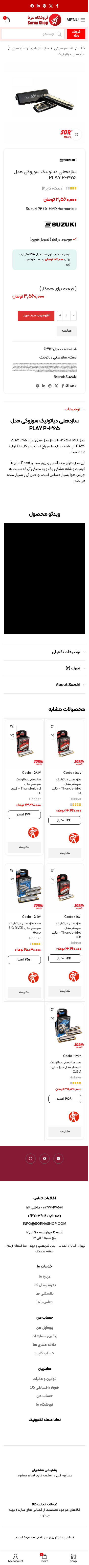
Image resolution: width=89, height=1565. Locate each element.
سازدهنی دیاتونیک (71, 54)
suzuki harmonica (50, 364)
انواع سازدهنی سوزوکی (16, 364)
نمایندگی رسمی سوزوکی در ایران (47, 371)
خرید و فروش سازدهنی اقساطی (29, 365)
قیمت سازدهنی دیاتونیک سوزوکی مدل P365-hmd (44, 369)
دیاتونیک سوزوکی (72, 366)
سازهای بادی (39, 48)
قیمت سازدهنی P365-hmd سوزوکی (69, 369)
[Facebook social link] (57, 6)
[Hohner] (74, 838)
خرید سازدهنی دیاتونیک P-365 (59, 365)
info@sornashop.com (44, 1223)
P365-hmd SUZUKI (69, 363)
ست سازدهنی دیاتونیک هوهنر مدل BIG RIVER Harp (25, 928)
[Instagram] (30, 1158)
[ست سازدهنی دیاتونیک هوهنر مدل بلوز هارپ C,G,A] (65, 1027)
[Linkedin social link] (38, 6)
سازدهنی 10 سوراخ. (62, 366)
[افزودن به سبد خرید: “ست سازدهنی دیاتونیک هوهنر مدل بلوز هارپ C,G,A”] (52, 1009)
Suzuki (71, 377)
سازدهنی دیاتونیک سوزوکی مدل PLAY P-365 (47, 367)
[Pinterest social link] (44, 6)
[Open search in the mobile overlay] (33, 34)
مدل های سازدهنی (27, 370)
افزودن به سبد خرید (36, 315)
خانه (82, 48)
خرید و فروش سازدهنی (35, 365)
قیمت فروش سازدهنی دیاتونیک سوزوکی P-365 (66, 370)
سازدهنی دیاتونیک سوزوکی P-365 (73, 367)
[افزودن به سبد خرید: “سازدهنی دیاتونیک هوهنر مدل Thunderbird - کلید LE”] (12, 726)
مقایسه (67, 330)
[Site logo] (44, 20)
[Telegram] (58, 1158)
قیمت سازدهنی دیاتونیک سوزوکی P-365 (54, 369)
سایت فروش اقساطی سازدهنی (19, 367)
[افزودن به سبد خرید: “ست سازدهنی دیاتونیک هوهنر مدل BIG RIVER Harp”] (12, 870)
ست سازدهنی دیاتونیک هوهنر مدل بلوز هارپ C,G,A (65, 1067)
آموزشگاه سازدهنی (33, 364)
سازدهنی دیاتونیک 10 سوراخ (29, 366)
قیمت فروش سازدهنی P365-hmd (19, 369)
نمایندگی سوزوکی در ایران (37, 371)
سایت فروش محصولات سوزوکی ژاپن (65, 368)
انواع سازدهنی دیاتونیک (21, 364)
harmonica (48, 363)
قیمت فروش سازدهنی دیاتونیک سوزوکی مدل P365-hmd (55, 370)
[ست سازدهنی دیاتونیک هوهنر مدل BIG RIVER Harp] (24, 888)
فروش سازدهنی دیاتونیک (16, 368)
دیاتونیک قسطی (68, 366)
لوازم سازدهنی (36, 370)
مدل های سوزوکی (18, 370)
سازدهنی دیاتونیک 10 (34, 366)
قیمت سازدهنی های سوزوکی (26, 369)
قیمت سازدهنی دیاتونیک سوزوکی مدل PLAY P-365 (34, 369)
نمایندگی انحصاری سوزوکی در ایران (71, 371)
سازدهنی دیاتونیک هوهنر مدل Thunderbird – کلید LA (66, 786)
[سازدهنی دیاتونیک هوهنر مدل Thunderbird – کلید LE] (24, 744)
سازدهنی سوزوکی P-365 (33, 367)
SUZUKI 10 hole (15, 363)
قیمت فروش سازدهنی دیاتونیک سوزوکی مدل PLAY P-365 (43, 370)
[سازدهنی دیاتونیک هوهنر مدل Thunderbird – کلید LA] (65, 744)
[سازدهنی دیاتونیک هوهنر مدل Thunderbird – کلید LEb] (65, 888)
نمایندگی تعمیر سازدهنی (57, 371)
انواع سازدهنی (26, 364)
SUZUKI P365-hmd (59, 364)
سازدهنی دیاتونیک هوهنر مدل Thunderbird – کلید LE (26, 786)
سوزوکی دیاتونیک (51, 368)
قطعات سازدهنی (75, 369)
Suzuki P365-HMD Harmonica (73, 364)
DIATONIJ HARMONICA (44, 363)
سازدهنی (18, 48)
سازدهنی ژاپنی (41, 367)
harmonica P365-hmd (58, 363)
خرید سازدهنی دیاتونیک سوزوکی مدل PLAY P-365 (42, 365)
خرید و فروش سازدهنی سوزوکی (23, 365)
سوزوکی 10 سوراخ (55, 368)
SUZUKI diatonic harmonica (30, 363)
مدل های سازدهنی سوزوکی (22, 370)
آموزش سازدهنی (37, 364)
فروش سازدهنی (21, 368)
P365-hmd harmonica (64, 363)
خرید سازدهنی (69, 365)
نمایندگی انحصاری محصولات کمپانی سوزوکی (64, 371)
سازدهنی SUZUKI (47, 366)
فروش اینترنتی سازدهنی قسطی (26, 368)
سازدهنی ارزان (43, 366)
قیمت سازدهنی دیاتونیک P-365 (61, 369)
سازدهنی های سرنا (24, 367)
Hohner (75, 799)
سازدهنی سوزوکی (37, 367)
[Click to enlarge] (76, 134)
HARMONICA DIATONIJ (53, 363)
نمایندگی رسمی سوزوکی (52, 371)
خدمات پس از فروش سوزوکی (74, 365)
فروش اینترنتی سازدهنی (39, 368)
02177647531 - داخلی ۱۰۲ (44, 1207)
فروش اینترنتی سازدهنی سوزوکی (33, 368)
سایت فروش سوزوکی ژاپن (71, 368)
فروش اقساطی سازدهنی (44, 368)
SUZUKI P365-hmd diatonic (66, 364)
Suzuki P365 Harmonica (54, 364)
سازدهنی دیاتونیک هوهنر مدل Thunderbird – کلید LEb (66, 930)
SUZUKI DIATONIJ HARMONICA (43, 364)
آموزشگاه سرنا (29, 364)
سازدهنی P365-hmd (57, 366)
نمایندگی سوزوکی (42, 371)
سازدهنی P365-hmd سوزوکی (52, 366)
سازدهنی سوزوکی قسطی (28, 367)
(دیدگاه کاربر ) (53, 188)
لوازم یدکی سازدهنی (31, 370)
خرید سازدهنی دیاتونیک (65, 365)
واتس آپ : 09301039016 (44, 1215)
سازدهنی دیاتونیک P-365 (23, 366)
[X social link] (51, 6)
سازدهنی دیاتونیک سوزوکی (17, 366)
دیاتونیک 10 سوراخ (18, 365)
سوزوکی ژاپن (48, 368)
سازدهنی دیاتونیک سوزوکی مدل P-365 (65, 367)
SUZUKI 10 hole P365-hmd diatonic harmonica (22, 363)
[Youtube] (44, 1158)
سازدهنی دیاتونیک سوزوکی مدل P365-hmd (56, 367)
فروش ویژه (76, 33)
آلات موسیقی (63, 48)
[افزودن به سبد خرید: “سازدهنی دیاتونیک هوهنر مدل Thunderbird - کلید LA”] (52, 726)
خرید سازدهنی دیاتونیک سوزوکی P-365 (51, 365)
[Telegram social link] (32, 6)
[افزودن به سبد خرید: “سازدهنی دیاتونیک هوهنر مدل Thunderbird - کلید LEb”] (52, 870)
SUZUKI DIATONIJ (36, 363)
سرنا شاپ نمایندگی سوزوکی (59, 368)
